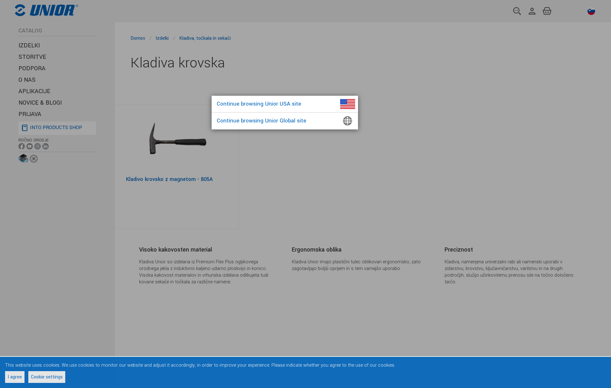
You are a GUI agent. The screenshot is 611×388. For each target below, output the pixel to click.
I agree (15, 377)
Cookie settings (47, 377)
